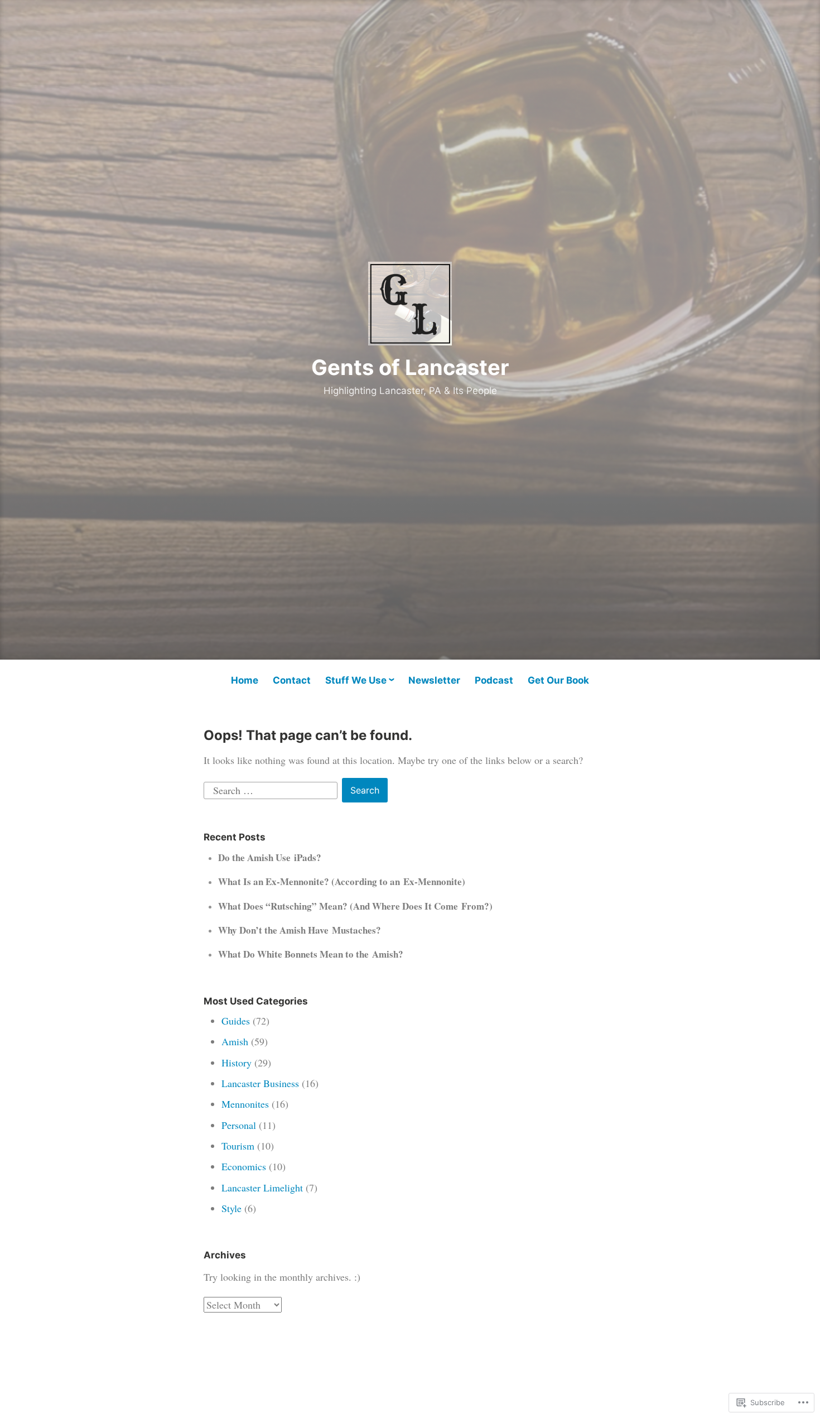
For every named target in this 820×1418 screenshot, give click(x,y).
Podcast (494, 680)
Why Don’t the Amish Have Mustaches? (299, 930)
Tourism (237, 1145)
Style (231, 1208)
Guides (235, 1020)
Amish (234, 1041)
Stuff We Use (356, 680)
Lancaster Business (260, 1083)
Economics (243, 1166)
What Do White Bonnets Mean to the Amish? (310, 954)
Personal (238, 1125)
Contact (292, 680)
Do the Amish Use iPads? (269, 857)
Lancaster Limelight (262, 1187)
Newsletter (434, 680)
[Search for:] (272, 789)
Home (244, 680)
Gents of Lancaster (410, 367)
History (236, 1062)
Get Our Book (558, 680)
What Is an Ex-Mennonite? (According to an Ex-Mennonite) (341, 881)
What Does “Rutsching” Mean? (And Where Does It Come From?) (355, 906)
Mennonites (245, 1104)
